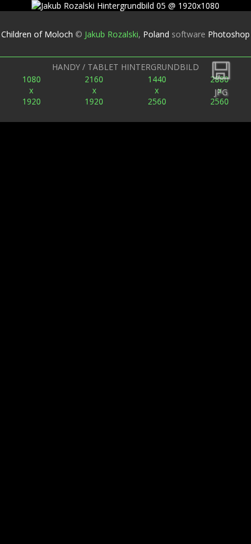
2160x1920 (94, 90)
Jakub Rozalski (111, 34)
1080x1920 (31, 90)
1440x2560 (157, 90)
